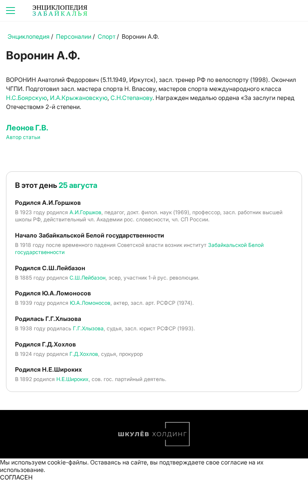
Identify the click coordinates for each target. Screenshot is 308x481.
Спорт (106, 36)
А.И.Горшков (85, 212)
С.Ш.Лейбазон (87, 277)
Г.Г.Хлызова (88, 328)
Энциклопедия (29, 36)
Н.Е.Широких (72, 379)
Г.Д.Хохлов (83, 354)
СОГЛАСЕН (16, 477)
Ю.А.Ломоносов (90, 302)
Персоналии (73, 36)
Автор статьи (23, 137)
